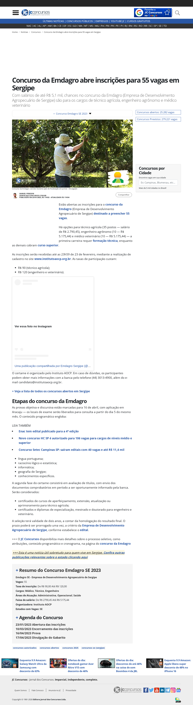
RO (140, 26)
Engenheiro (52, 591)
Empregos (101, 21)
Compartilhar (123, 194)
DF (64, 26)
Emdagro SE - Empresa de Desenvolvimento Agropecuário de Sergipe (56, 577)
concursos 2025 (70, 647)
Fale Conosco (38, 690)
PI (122, 26)
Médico (29, 591)
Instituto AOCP (43, 604)
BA (55, 26)
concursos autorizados (24, 647)
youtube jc (118, 21)
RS (135, 26)
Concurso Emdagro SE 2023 (70, 113)
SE (160, 26)
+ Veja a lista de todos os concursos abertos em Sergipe (51, 391)
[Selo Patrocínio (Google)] (153, 12)
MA (80, 26)
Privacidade (71, 690)
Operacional (64, 595)
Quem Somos (20, 690)
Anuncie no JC (55, 690)
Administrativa (47, 595)
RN (130, 26)
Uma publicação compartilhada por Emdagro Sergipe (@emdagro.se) (59, 366)
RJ (126, 26)
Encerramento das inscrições (44, 629)
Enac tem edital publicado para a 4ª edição (49, 431)
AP (44, 26)
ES (69, 26)
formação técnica (105, 241)
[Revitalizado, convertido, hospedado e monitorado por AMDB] (178, 700)
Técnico (39, 591)
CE (60, 26)
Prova (28, 633)
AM (50, 26)
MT (86, 26)
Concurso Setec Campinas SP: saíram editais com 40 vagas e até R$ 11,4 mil (71, 450)
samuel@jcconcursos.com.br (32, 195)
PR (112, 26)
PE (117, 26)
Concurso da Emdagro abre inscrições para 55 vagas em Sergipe (72, 32)
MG (97, 26)
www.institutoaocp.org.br (52, 259)
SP (155, 26)
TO (165, 26)
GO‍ (75, 26)
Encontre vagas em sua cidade (152, 177)
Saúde (77, 595)
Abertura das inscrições (40, 624)
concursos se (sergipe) (93, 647)
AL (39, 26)
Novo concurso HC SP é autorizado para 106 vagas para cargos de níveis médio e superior (75, 440)
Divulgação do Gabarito (40, 637)
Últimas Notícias (53, 21)
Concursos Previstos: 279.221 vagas (157, 119)
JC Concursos (30, 539)
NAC (29, 26)
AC (34, 26)
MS (91, 26)
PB (107, 26)
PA (102, 26)
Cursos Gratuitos (138, 21)
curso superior (48, 245)
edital (84, 530)
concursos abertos (49, 647)
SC (150, 26)
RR (145, 26)
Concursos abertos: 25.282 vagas (155, 112)
